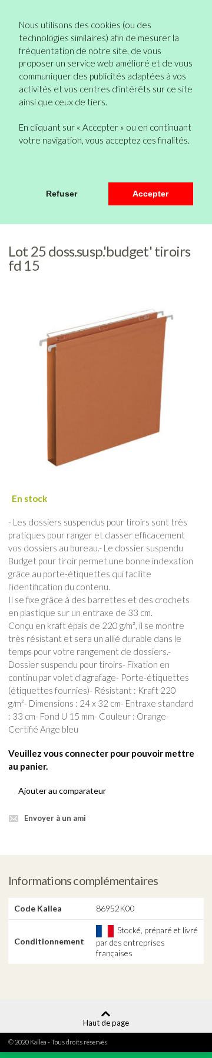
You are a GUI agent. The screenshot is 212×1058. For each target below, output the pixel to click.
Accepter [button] (150, 193)
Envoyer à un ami (55, 818)
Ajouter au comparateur (62, 791)
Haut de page (106, 1022)
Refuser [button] (61, 193)
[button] (20, 166)
